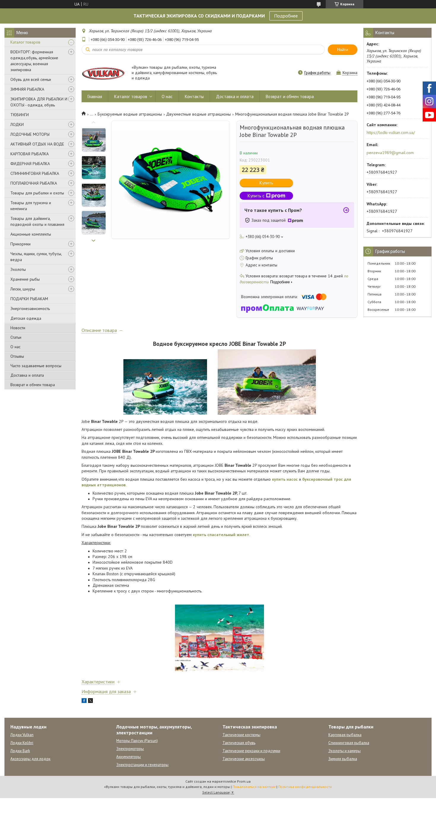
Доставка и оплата (27, 375)
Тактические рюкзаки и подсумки (251, 750)
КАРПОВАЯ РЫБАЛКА (29, 153)
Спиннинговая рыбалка (348, 742)
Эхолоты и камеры (344, 750)
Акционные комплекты (30, 234)
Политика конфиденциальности (305, 786)
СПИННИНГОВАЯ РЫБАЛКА (34, 173)
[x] (90, 701)
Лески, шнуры (22, 289)
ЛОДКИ (17, 124)
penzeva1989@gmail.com (390, 152)
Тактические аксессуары (243, 758)
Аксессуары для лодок (30, 758)
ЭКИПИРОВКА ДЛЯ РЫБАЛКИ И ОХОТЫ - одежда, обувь (38, 102)
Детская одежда (25, 318)
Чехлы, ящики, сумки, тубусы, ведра (36, 256)
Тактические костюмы (241, 734)
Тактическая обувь (238, 742)
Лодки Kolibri (21, 742)
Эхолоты (18, 269)
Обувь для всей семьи (30, 79)
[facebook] (84, 701)
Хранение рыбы (25, 279)
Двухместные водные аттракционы (198, 114)
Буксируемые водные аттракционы (130, 114)
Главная (94, 96)
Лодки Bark (20, 750)
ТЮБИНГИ (19, 114)
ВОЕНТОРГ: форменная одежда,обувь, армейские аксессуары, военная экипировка (34, 60)
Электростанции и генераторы (142, 764)
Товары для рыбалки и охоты (37, 193)
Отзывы (17, 356)
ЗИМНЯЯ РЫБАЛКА (27, 89)
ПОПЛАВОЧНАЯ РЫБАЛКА (33, 183)
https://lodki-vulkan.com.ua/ (391, 132)
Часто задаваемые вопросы (35, 365)
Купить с (256, 196)
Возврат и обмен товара (32, 384)
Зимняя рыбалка (342, 758)
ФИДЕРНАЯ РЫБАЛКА (30, 163)
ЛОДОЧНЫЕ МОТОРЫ (30, 134)
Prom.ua (244, 781)
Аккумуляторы (128, 756)
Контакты (194, 96)
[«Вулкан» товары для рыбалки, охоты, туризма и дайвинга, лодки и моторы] (104, 73)
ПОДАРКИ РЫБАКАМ (29, 298)
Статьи (15, 337)
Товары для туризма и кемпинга (30, 205)
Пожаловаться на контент (254, 786)
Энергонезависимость (30, 308)
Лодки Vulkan (22, 734)
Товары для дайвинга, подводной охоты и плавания (37, 221)
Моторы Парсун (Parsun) (137, 740)
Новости (17, 327)
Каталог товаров (25, 42)
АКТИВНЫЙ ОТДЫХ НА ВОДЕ (37, 144)
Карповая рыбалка (345, 734)
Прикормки (20, 244)
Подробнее (286, 16)
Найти (342, 49)
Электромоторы (130, 748)
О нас (15, 346)
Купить (266, 183)
